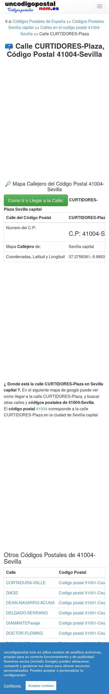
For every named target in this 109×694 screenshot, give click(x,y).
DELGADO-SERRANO (27, 613)
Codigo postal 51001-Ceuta (83, 582)
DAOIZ (12, 593)
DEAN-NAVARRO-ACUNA (30, 603)
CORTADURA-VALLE (26, 582)
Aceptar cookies (41, 686)
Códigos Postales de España (39, 21)
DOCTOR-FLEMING (24, 633)
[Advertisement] (54, 115)
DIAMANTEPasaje (23, 623)
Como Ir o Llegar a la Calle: (36, 200)
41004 (41, 409)
